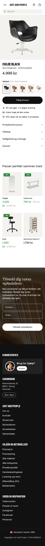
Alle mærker (8, 459)
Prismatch (7, 449)
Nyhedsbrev (8, 425)
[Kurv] (40, 5)
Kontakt (22, 368)
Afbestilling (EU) (10, 481)
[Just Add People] (18, 5)
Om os (5, 411)
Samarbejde (8, 434)
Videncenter (8, 501)
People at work (10, 506)
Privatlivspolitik (10, 468)
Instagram (7, 511)
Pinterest (7, 520)
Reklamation (8, 486)
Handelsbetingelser (12, 472)
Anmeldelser (9, 429)
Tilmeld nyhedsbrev (22, 327)
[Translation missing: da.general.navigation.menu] (5, 4)
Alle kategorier (10, 463)
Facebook (7, 515)
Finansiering (8, 454)
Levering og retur (11, 477)
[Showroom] (34, 5)
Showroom (8, 420)
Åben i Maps (9, 395)
